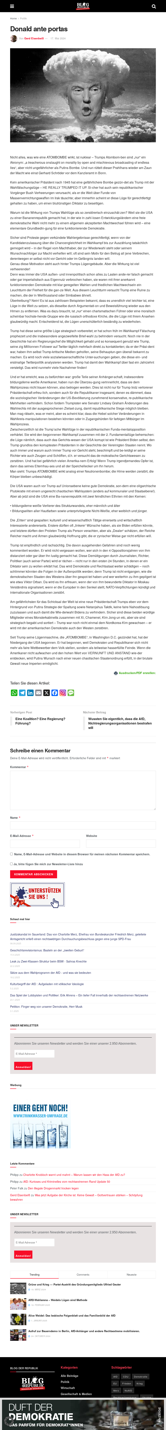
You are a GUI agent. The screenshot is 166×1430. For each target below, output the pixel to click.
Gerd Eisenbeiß (34, 38)
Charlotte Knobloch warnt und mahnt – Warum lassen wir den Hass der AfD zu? (74, 1175)
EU (115, 1383)
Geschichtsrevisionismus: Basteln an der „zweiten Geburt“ (47, 950)
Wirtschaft (68, 1388)
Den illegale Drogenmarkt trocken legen (53, 1188)
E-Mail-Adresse (22, 836)
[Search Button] (154, 6)
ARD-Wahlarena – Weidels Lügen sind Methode (57, 1300)
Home (13, 18)
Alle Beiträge (69, 1376)
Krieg (140, 1383)
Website (91, 836)
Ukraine (146, 1397)
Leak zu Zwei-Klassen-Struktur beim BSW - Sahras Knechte (48, 961)
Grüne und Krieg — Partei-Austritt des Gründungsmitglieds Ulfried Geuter (74, 1284)
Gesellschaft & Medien (76, 1394)
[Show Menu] (12, 6)
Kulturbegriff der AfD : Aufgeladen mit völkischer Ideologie (47, 984)
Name (15, 818)
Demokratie (140, 1376)
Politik (23, 18)
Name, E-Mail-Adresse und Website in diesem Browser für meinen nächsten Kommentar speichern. (82, 854)
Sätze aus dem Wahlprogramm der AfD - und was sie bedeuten (50, 973)
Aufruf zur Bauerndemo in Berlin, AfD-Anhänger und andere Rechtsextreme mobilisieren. (84, 1331)
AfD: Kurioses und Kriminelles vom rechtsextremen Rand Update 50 (66, 1181)
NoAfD (128, 1390)
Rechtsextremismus (125, 1397)
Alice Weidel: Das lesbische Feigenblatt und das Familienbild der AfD (71, 1315)
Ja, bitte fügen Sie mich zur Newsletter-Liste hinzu (48, 864)
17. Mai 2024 (58, 38)
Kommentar (19, 767)
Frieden (126, 1383)
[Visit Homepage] (83, 6)
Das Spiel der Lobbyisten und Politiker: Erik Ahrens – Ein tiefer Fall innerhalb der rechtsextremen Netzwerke (79, 995)
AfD (115, 1376)
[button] (9, 1421)
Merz (116, 1390)
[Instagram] (63, 693)
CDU (126, 1376)
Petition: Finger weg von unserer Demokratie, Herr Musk (46, 1006)
